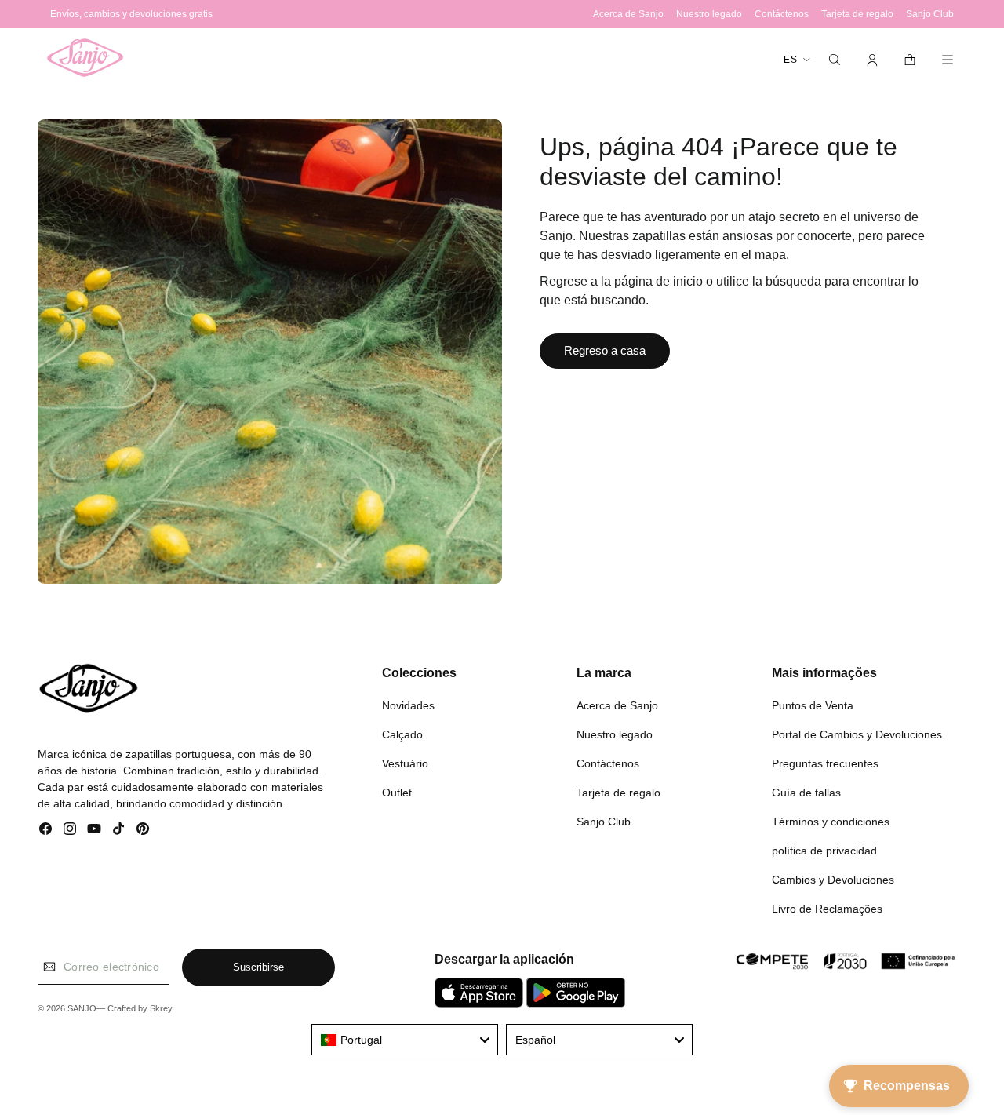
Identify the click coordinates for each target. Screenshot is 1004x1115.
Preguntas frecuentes (825, 763)
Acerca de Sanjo (617, 705)
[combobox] (404, 1039)
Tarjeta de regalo (618, 792)
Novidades (408, 705)
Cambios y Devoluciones (833, 879)
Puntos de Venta (812, 705)
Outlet (397, 792)
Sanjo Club (604, 821)
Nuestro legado (615, 734)
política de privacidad (824, 850)
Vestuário (405, 763)
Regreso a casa (605, 350)
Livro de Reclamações (827, 908)
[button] (834, 59)
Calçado (402, 734)
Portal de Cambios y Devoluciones (857, 734)
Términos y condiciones (830, 821)
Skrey (161, 1008)
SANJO (81, 1008)
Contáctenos (608, 763)
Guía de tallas (806, 792)
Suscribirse (258, 967)
